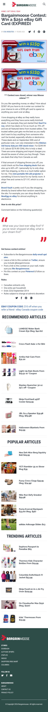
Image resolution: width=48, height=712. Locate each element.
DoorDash (5, 649)
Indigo (4, 658)
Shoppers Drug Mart (9, 661)
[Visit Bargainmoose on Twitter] (2, 675)
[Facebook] (34, 32)
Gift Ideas (11, 11)
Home (3, 11)
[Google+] (44, 32)
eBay (18, 11)
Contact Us (5, 689)
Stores (4, 645)
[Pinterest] (39, 32)
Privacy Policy (7, 693)
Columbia (5, 665)
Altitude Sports (7, 652)
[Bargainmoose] (24, 4)
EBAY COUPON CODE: (12, 306)
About (3, 686)
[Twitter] (29, 32)
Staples (4, 655)
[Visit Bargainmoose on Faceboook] (6, 675)
